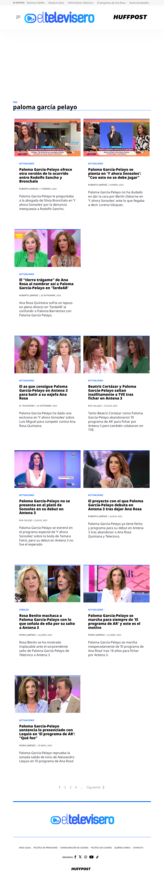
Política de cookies (101, 847)
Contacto (138, 847)
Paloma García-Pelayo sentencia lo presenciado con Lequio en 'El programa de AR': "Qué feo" (47, 732)
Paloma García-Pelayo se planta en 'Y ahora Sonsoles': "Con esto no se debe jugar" (114, 173)
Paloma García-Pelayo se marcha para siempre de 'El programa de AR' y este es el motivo (114, 621)
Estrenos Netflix (36, 2)
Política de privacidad (46, 847)
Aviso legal (25, 847)
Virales (24, 609)
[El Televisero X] (80, 857)
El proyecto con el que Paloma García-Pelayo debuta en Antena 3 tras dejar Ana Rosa (115, 505)
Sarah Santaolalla (139, 2)
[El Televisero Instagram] (85, 857)
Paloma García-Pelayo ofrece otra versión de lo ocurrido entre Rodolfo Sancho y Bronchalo (45, 175)
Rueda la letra (56, 2)
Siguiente (94, 787)
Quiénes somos (122, 847)
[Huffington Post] (130, 17)
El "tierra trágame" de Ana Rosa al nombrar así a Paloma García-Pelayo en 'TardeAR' (46, 284)
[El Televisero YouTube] (91, 857)
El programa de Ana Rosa (111, 2)
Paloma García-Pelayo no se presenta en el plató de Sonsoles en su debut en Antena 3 (44, 507)
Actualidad (26, 163)
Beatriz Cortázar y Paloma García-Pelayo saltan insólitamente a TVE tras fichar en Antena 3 (112, 392)
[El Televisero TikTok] (97, 857)
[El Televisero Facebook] (75, 857)
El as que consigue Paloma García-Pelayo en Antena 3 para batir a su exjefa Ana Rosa (43, 392)
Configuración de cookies (74, 847)
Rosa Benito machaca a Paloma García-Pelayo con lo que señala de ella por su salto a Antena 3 (47, 621)
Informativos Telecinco (81, 2)
